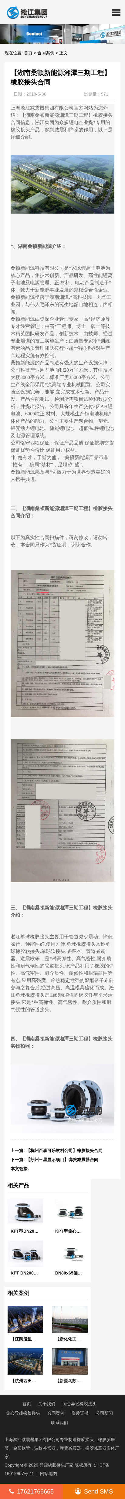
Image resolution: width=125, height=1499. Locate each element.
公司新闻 (104, 1413)
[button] (116, 12)
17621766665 (35, 1491)
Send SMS (98, 1491)
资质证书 (80, 1413)
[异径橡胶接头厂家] (24, 12)
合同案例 (45, 52)
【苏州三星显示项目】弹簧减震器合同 (62, 1159)
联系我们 (59, 1422)
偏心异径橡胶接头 (23, 1413)
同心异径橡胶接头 (79, 1403)
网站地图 (48, 1473)
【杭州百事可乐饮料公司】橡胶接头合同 (64, 1150)
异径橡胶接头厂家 (56, 1465)
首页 (28, 52)
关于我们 (46, 1403)
